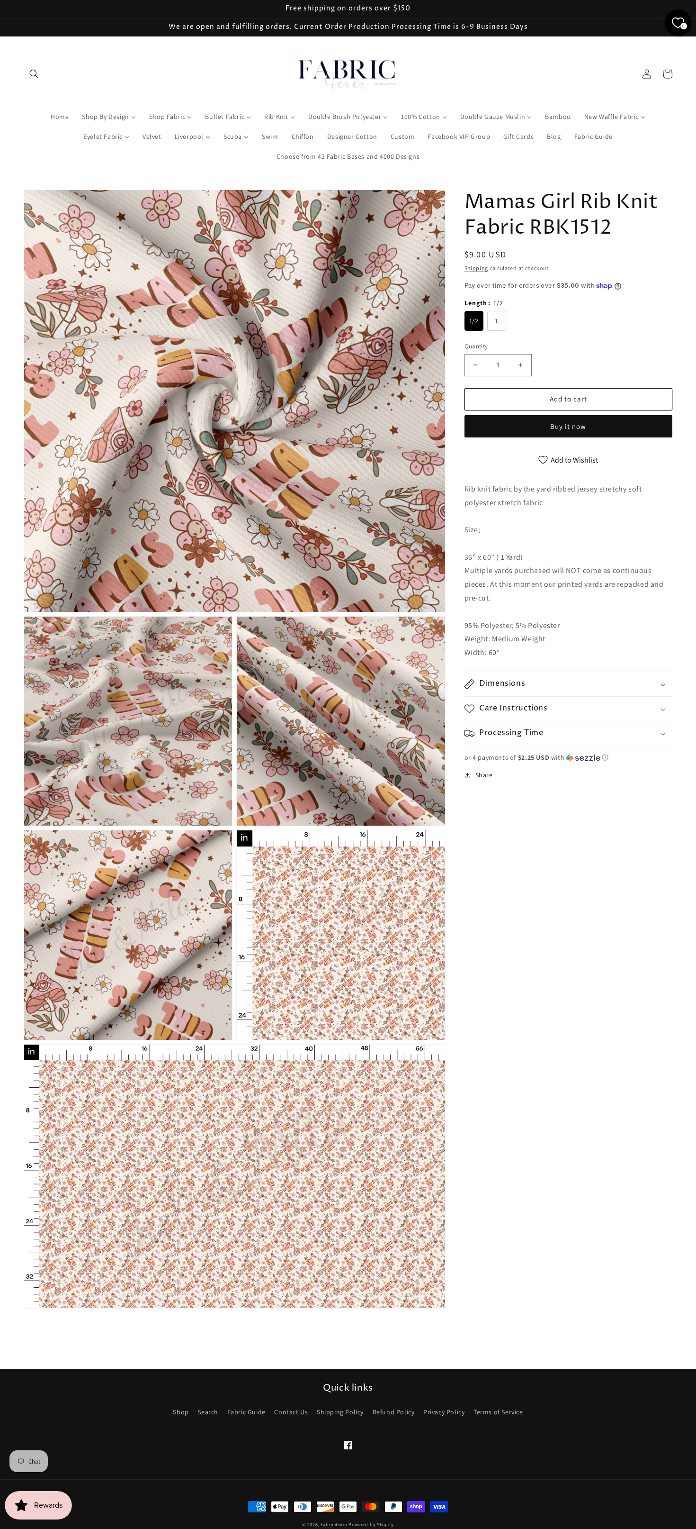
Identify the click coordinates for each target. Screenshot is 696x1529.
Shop (180, 1412)
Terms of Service (498, 1412)
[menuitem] (59, 117)
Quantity (476, 346)
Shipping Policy (340, 1412)
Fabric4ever (334, 1524)
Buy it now (568, 426)
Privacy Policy (443, 1412)
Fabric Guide (246, 1412)
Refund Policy (394, 1412)
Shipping (476, 268)
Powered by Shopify (371, 1524)
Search (207, 1412)
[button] (34, 74)
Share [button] (484, 775)
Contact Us (291, 1412)
